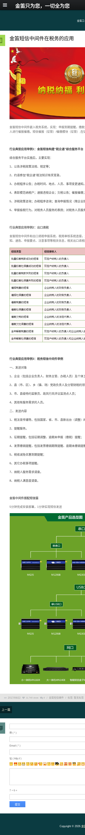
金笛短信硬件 (56, 697)
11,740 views (32, 698)
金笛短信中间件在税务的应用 (41, 38)
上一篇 (6, 709)
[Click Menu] (5, 5)
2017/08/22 (14, 697)
